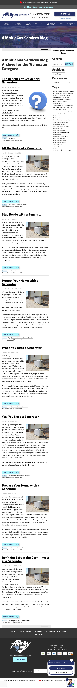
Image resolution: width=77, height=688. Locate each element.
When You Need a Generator (22, 348)
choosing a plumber (68, 91)
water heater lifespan (59, 124)
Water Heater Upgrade (59, 142)
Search (69, 64)
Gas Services (65, 97)
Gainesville (14, 271)
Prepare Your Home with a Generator (20, 487)
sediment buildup (58, 114)
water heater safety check (60, 136)
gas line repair (57, 97)
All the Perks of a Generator (22, 148)
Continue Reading (10, 135)
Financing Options (65, 18)
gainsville (70, 93)
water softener (57, 144)
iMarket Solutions (47, 680)
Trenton (24, 548)
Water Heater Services (59, 140)
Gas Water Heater (58, 99)
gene (28, 595)
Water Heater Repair (59, 130)
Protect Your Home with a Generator (20, 282)
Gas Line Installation (65, 95)
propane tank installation (60, 111)
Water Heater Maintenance (61, 126)
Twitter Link (4, 138)
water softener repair (59, 147)
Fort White (56, 93)
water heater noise (58, 128)
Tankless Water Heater (59, 116)
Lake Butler (56, 107)
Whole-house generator (23, 475)
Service (66, 114)
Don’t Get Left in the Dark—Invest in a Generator (25, 559)
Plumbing (55, 109)
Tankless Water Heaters (60, 118)
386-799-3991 (40, 14)
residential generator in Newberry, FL (16, 388)
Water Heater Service (59, 138)
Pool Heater (62, 109)
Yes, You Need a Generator (20, 417)
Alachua (13, 204)
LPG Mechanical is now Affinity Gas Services (20, 655)
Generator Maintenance (60, 101)
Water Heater (68, 120)
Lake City (30, 338)
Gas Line (55, 95)
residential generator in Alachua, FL (26, 177)
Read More (53, 2)
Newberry (25, 407)
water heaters (57, 134)
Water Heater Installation (60, 122)
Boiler (60, 91)
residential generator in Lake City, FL (18, 317)
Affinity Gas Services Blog (63, 52)
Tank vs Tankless (58, 120)
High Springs (69, 105)
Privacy (2, 686)
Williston (13, 138)
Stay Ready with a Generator (22, 214)
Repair (70, 111)
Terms (5, 686)
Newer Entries (44, 49)
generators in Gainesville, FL (16, 250)
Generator (10, 140)
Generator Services (21, 204)
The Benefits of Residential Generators (21, 80)
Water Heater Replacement (61, 132)
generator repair (57, 103)
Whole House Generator (60, 151)
